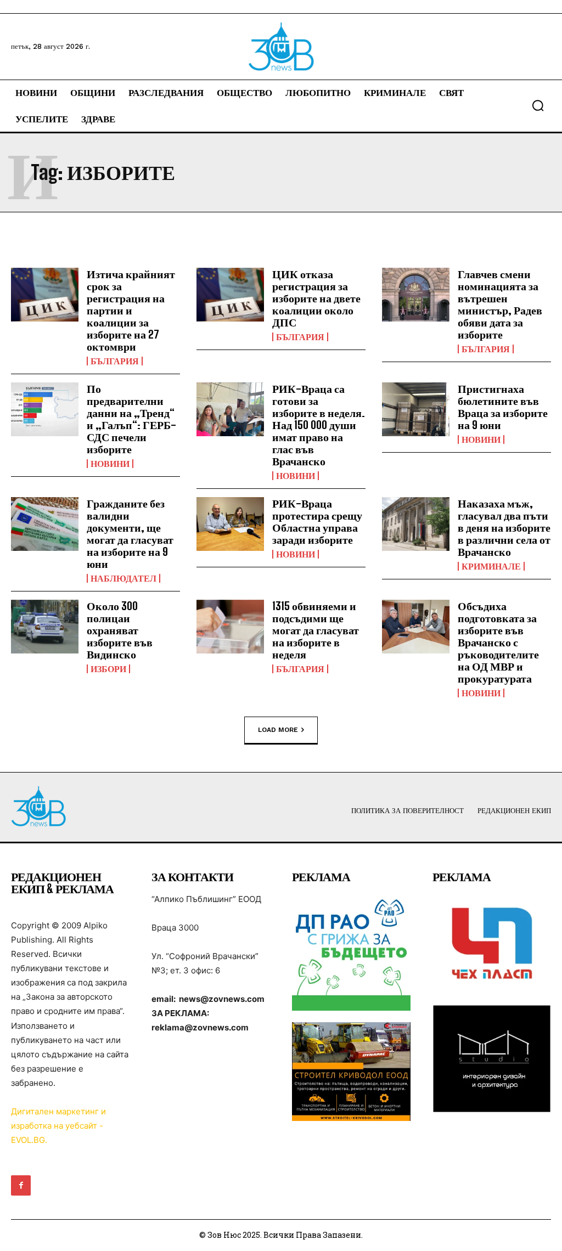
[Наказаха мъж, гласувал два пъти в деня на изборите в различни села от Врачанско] (415, 524)
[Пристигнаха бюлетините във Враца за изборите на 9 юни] (415, 409)
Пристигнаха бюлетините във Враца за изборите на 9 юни (503, 406)
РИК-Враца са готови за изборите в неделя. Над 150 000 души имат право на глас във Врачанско (318, 424)
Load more (278, 729)
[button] (538, 105)
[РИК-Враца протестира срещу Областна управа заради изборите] (230, 524)
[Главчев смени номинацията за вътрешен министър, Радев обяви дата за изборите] (415, 295)
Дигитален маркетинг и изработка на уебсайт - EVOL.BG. (58, 1125)
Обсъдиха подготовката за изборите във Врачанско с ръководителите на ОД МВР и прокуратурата (498, 642)
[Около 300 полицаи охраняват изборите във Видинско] (44, 627)
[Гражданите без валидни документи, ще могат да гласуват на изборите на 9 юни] (44, 524)
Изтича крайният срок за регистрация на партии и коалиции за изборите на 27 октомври (131, 310)
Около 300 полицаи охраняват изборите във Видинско (120, 630)
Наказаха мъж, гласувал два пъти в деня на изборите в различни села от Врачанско (504, 527)
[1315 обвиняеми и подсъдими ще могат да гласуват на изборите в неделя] (230, 627)
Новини (110, 463)
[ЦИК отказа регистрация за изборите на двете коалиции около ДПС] (230, 295)
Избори (108, 668)
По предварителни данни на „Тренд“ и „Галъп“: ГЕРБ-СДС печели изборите (131, 418)
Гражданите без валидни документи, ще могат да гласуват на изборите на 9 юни (130, 533)
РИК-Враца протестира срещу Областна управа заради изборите (317, 521)
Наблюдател (123, 578)
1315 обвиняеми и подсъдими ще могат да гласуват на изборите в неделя (315, 630)
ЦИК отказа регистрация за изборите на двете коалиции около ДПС (316, 298)
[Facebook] (21, 1185)
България (115, 361)
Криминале (491, 566)
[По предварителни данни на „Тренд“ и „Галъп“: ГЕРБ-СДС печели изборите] (44, 409)
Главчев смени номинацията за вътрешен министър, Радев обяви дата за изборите (500, 304)
